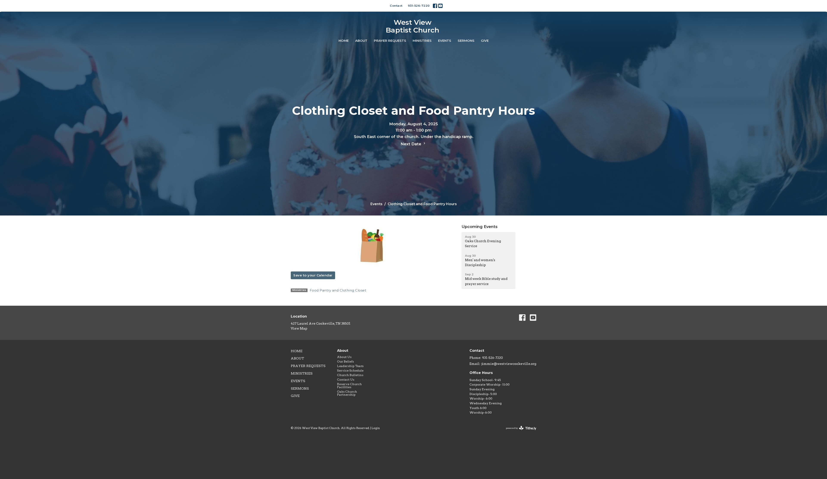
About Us (344, 357)
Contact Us (345, 379)
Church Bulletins (350, 375)
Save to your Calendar (313, 275)
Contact (396, 5)
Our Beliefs (345, 361)
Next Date (411, 144)
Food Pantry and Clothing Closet (338, 290)
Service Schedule (350, 370)
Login (376, 428)
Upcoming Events (479, 226)
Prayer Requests (390, 41)
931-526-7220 (419, 5)
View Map (299, 328)
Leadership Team (350, 366)
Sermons (466, 41)
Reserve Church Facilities (349, 385)
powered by (519, 432)
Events (444, 41)
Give (485, 41)
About (361, 41)
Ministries (422, 41)
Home (344, 41)
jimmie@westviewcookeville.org (508, 364)
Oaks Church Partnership (347, 393)
